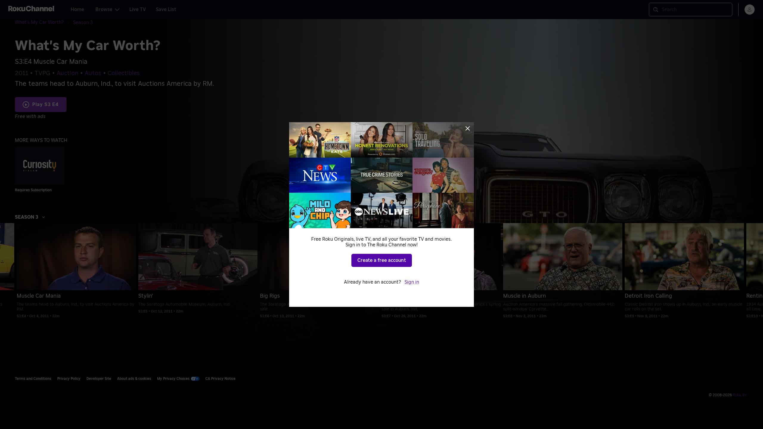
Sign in (411, 282)
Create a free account (381, 260)
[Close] (467, 128)
